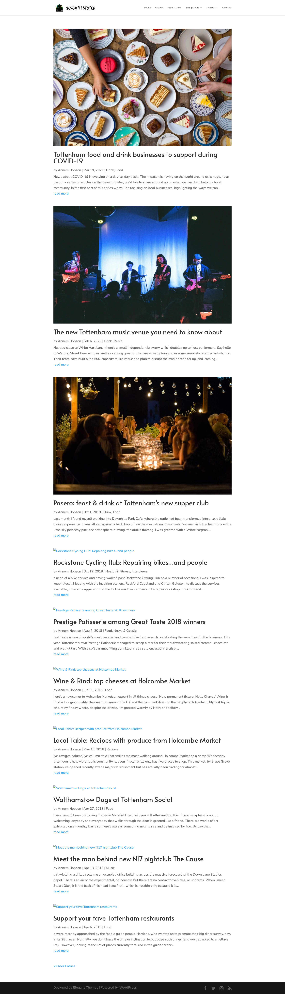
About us (227, 8)
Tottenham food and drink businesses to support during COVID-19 (135, 157)
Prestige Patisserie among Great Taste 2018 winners (129, 621)
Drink (110, 170)
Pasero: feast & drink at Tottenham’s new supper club (131, 502)
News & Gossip (125, 630)
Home (147, 8)
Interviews (139, 571)
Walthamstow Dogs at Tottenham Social (113, 799)
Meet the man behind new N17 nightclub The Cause (128, 858)
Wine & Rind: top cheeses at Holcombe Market (121, 680)
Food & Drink (174, 8)
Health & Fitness (117, 571)
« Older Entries (64, 966)
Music (117, 341)
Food (119, 170)
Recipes (112, 749)
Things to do (192, 8)
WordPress (128, 987)
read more (61, 193)
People (210, 8)
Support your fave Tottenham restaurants (113, 917)
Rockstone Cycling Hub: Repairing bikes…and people (130, 562)
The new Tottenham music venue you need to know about (137, 331)
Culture (159, 8)
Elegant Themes (85, 987)
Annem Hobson (69, 170)
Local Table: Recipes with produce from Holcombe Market (137, 739)
